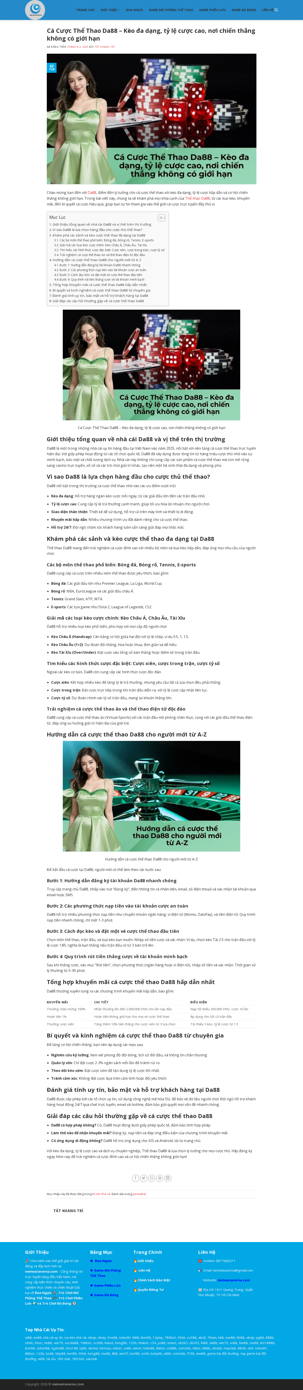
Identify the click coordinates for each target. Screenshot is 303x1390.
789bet (170, 1337)
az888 (171, 1348)
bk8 (221, 1337)
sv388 (192, 1337)
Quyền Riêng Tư (151, 1289)
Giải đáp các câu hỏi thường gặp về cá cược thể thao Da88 (98, 301)
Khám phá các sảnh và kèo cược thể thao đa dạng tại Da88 (99, 235)
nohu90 (124, 1337)
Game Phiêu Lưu (212, 10)
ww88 (230, 1337)
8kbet (160, 1348)
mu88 (105, 1353)
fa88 (204, 1343)
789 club (63, 1359)
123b (133, 1343)
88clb (242, 1348)
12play (158, 1337)
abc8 (202, 1337)
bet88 (72, 1353)
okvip (250, 1337)
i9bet (197, 1348)
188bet (86, 1343)
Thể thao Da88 (197, 198)
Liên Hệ (267, 10)
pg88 (260, 1337)
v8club (217, 1348)
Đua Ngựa (134, 10)
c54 (153, 1343)
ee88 (37, 1337)
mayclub (230, 1348)
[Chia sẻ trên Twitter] (143, 1178)
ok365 (183, 1343)
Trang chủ (85, 10)
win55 (123, 1353)
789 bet (78, 1359)
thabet (143, 1343)
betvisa (105, 1348)
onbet (171, 1343)
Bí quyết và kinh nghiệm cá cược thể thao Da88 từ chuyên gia (101, 290)
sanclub (91, 1359)
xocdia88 (72, 1343)
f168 (190, 1353)
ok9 (250, 1348)
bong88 (121, 1343)
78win (211, 1337)
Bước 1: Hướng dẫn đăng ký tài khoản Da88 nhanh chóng (100, 265)
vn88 (233, 1343)
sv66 (145, 1353)
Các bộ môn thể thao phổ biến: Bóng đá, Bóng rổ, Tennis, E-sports (107, 240)
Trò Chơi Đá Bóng (57, 1303)
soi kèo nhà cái (75, 1337)
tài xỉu (50, 1359)
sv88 (127, 1348)
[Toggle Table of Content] (159, 218)
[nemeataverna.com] (47, 10)
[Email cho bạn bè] (151, 1178)
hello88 (148, 1348)
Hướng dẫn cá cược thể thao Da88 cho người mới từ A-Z (97, 260)
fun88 (243, 1343)
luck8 (49, 1353)
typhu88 (57, 1348)
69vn (38, 1343)
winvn (137, 1348)
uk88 (167, 1353)
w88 (28, 1337)
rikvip (92, 1337)
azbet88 (43, 1348)
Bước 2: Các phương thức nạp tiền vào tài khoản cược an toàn (103, 270)
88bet (29, 1353)
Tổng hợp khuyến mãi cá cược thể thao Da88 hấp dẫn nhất (100, 284)
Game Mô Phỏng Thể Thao (171, 10)
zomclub (184, 1348)
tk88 (135, 1337)
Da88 (92, 192)
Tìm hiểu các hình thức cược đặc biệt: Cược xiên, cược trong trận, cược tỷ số (112, 250)
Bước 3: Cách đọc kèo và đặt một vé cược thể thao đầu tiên (101, 275)
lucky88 (156, 1353)
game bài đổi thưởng (223, 1353)
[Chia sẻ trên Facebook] (135, 1178)
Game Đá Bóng (244, 10)
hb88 (240, 1337)
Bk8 (115, 1353)
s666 (29, 1343)
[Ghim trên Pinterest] (159, 1178)
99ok (181, 1337)
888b (270, 1337)
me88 (254, 1343)
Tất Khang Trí (104, 46)
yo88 (161, 1343)
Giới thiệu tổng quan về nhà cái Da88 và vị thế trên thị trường (102, 224)
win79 (58, 1343)
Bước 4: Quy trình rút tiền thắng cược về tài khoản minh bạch (102, 279)
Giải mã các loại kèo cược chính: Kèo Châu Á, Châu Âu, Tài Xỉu (103, 245)
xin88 (48, 1343)
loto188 (72, 1348)
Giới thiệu (108, 10)
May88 (60, 1353)
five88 (112, 1337)
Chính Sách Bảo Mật (154, 1280)
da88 (213, 1343)
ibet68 (146, 1337)
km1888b (267, 1343)
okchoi (93, 1348)
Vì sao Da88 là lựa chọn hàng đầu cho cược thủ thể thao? (97, 229)
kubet (109, 1343)
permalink (139, 1194)
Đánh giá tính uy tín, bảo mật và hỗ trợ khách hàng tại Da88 (100, 295)
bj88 (83, 1348)
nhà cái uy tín (53, 1337)
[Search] (276, 10)
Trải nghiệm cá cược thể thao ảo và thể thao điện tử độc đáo (102, 255)
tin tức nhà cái (101, 1194)
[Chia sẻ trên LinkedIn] (167, 1178)
